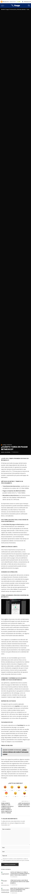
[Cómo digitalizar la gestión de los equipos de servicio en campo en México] (5, 883)
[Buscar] (29, 5)
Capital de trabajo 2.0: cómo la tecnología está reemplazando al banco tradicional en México (19, 874)
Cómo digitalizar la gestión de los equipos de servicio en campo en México (19, 882)
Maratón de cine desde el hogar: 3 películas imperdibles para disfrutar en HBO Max (19, 890)
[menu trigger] (3, 5)
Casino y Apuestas (7, 444)
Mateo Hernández (5, 452)
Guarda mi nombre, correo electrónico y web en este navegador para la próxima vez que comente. (16, 859)
